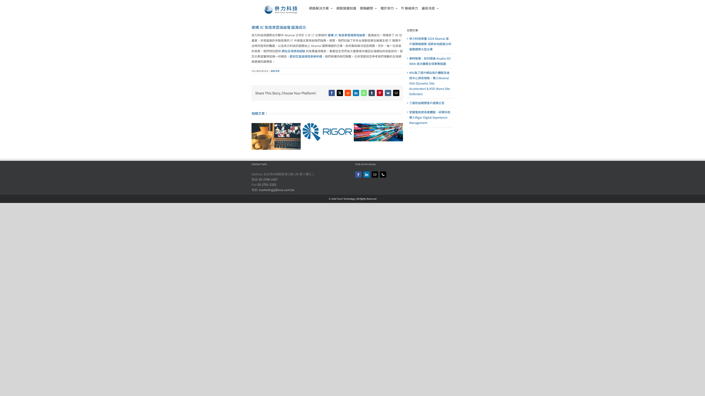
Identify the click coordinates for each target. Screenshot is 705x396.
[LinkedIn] (367, 174)
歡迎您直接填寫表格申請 (306, 56)
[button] (254, 136)
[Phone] (383, 174)
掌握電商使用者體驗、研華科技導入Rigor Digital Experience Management (429, 117)
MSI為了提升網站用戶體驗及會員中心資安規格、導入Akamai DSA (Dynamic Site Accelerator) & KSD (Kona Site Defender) (429, 83)
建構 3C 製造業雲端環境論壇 (346, 35)
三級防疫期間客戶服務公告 (426, 103)
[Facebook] (358, 174)
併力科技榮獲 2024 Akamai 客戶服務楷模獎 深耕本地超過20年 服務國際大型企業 (430, 43)
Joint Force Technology (343, 198)
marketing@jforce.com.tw (276, 190)
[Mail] (375, 174)
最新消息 (275, 70)
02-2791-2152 (267, 184)
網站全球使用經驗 (293, 51)
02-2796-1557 (268, 179)
